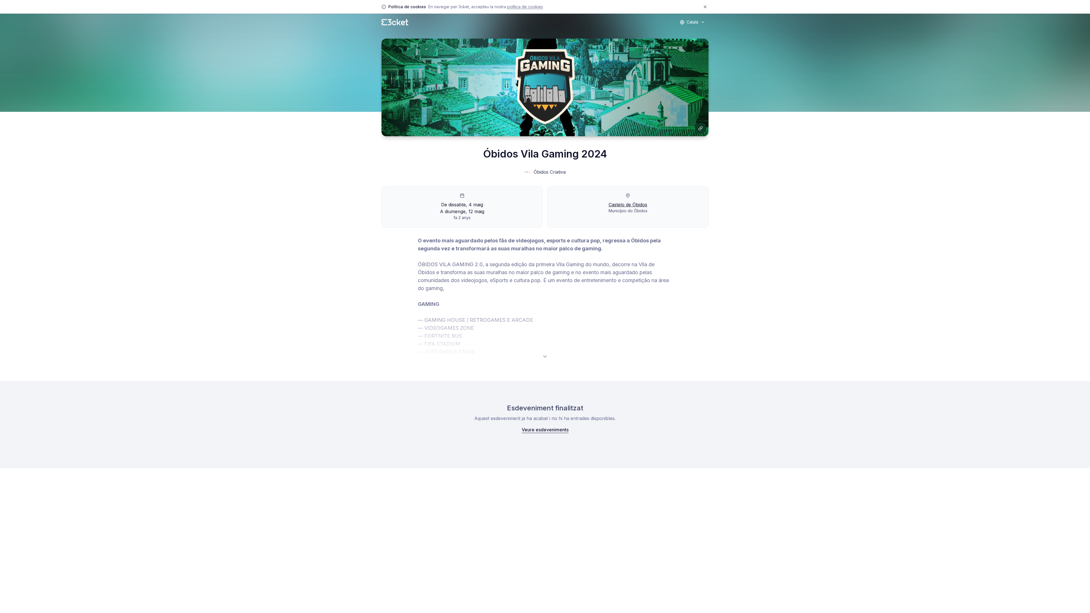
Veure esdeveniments (545, 430)
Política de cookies (525, 6)
